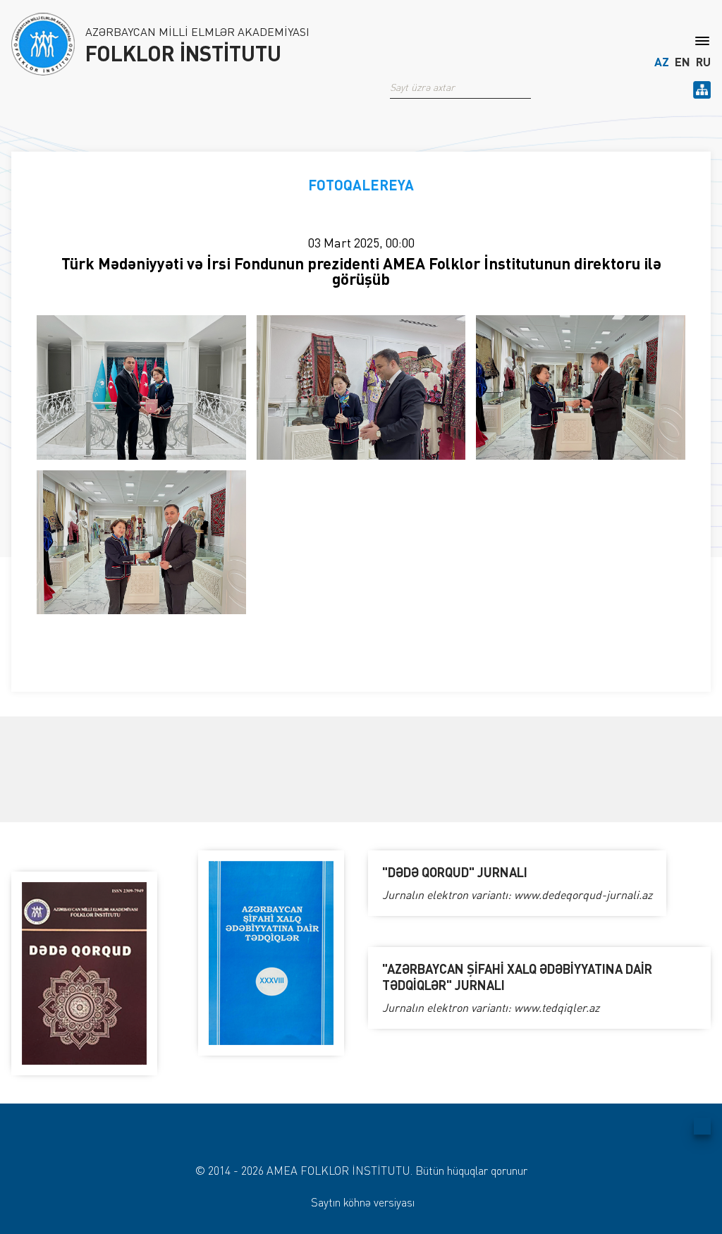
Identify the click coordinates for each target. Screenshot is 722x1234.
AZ (661, 62)
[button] (525, 87)
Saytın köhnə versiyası (363, 1202)
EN (682, 62)
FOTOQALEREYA (361, 184)
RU (703, 62)
